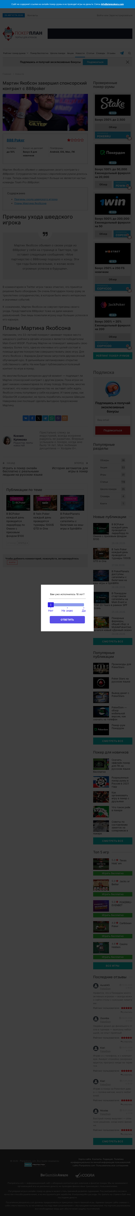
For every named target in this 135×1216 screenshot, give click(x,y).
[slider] (51, 604)
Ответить (67, 619)
